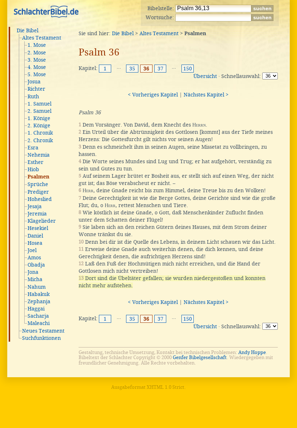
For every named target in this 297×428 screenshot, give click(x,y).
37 (160, 68)
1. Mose (37, 45)
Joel (32, 250)
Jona (33, 272)
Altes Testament (41, 38)
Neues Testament (43, 331)
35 (132, 68)
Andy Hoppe (252, 352)
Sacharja (38, 316)
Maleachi (39, 323)
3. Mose (37, 60)
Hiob (33, 169)
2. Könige (39, 125)
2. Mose (37, 52)
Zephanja (39, 301)
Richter (36, 89)
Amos (34, 257)
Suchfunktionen (41, 338)
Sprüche (38, 184)
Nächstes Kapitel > (206, 95)
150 (187, 68)
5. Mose (37, 74)
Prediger (38, 192)
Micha (35, 279)
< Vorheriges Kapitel (153, 95)
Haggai (36, 309)
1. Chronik (40, 133)
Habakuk (39, 294)
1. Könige (39, 118)
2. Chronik (40, 140)
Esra (33, 148)
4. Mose (37, 67)
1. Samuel (39, 104)
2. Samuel (39, 111)
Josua (34, 82)
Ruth (33, 96)
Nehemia (39, 155)
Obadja (36, 265)
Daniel (35, 236)
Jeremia (37, 214)
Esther (35, 162)
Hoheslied (40, 199)
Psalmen (38, 177)
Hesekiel (38, 228)
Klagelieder (42, 221)
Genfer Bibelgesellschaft (200, 357)
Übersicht (205, 76)
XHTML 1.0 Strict (165, 387)
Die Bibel (27, 30)
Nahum (37, 287)
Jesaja (35, 206)
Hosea (35, 243)
